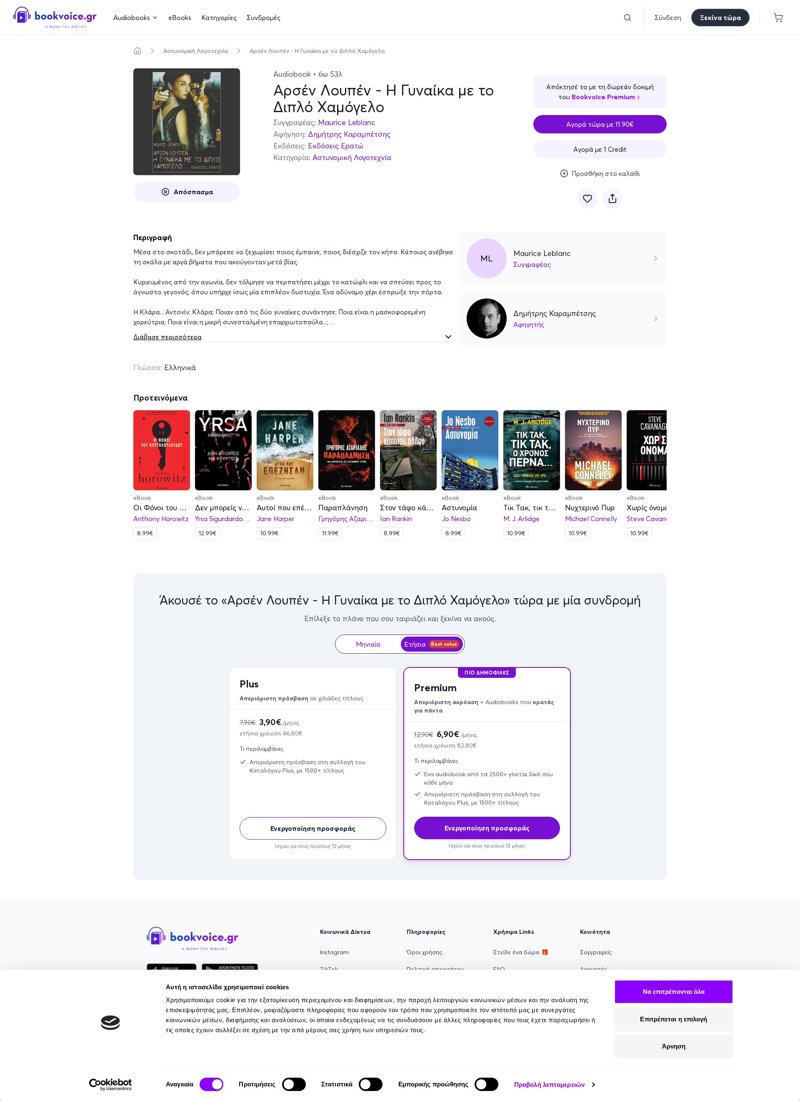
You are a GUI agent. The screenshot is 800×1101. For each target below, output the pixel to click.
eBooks (179, 17)
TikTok (329, 969)
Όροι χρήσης (424, 952)
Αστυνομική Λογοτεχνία (195, 51)
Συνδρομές (263, 17)
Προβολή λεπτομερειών (549, 1084)
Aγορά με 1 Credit (600, 149)
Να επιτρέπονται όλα (674, 991)
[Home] (137, 51)
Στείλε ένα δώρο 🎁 (520, 952)
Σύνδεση (668, 17)
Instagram (334, 952)
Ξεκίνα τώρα (720, 17)
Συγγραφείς (596, 952)
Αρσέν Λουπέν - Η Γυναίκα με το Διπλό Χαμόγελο (317, 51)
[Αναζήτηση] (627, 17)
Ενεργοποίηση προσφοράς (312, 828)
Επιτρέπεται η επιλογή (673, 1019)
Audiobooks (131, 17)
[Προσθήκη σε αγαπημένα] (588, 198)
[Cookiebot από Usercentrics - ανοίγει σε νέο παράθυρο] (110, 1084)
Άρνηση (674, 1046)
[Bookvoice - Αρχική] (55, 17)
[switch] (294, 1084)
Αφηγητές (593, 969)
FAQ (499, 969)
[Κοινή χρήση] (612, 198)
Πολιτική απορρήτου (435, 969)
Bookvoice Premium (603, 97)
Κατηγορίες (219, 17)
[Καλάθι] (778, 18)
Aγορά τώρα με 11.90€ (600, 124)
